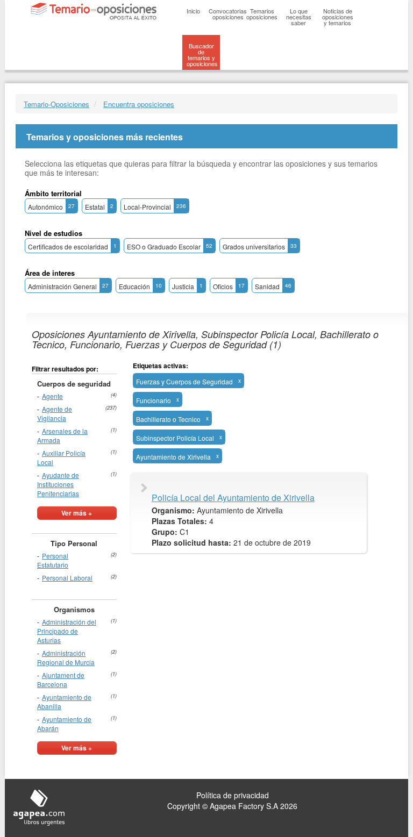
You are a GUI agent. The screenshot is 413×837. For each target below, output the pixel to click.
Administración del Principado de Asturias (66, 631)
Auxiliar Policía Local (61, 457)
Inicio (193, 10)
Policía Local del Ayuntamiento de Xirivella (233, 497)
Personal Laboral (67, 577)
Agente (52, 395)
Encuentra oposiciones (138, 104)
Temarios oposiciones (261, 13)
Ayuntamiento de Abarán (64, 723)
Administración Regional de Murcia (66, 657)
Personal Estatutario (52, 560)
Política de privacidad (232, 795)
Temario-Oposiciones (56, 104)
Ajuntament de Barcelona (60, 679)
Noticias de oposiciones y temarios (337, 16)
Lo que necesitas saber (298, 16)
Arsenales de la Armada (62, 435)
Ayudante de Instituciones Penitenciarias (58, 484)
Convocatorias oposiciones (228, 13)
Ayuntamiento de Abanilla (64, 701)
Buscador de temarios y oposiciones (202, 54)
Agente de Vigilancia (54, 413)
